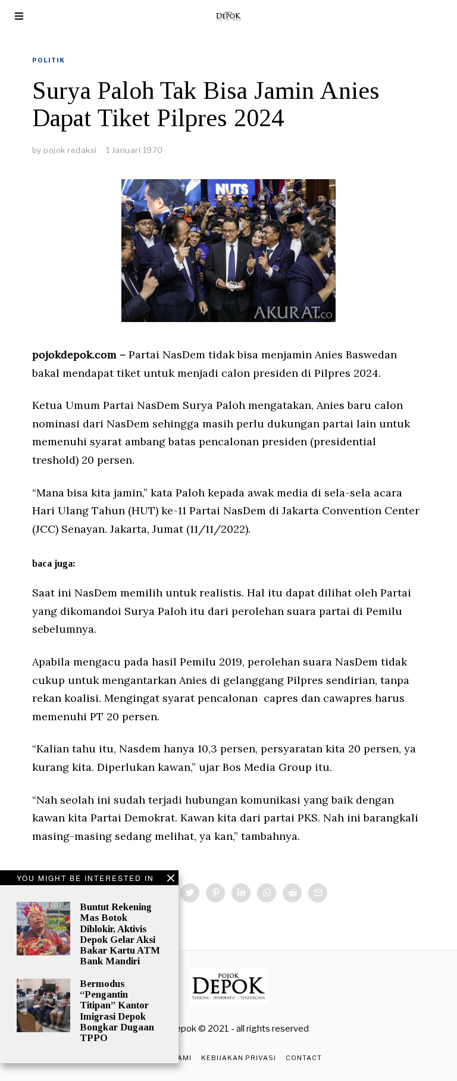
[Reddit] (292, 892)
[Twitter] (189, 892)
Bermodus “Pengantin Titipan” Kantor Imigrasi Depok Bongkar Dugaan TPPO (117, 1010)
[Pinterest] (215, 892)
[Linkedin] (241, 892)
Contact (304, 1058)
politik (48, 60)
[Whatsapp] (266, 892)
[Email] (317, 892)
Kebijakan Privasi (238, 1058)
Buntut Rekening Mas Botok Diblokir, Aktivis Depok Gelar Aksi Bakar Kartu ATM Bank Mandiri (120, 934)
